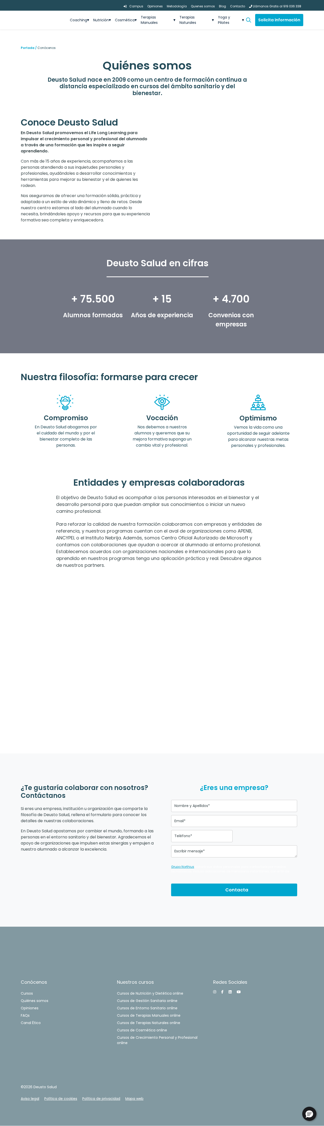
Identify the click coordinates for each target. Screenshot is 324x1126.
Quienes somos (203, 6)
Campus (136, 6)
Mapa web (134, 1098)
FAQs (25, 1015)
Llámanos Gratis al (276, 6)
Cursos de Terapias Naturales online (148, 1022)
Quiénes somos (34, 1000)
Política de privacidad (101, 1098)
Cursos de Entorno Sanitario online (147, 1008)
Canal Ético (31, 1022)
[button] (250, 20)
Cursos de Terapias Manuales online (148, 1015)
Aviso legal (30, 1098)
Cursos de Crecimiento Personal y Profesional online (157, 1040)
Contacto (237, 6)
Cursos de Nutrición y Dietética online (150, 993)
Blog (222, 6)
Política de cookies (60, 1098)
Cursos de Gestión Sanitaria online (147, 1000)
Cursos (27, 993)
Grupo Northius (182, 867)
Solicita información (279, 20)
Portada (27, 48)
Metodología (177, 6)
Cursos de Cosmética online (142, 1030)
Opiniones (155, 6)
